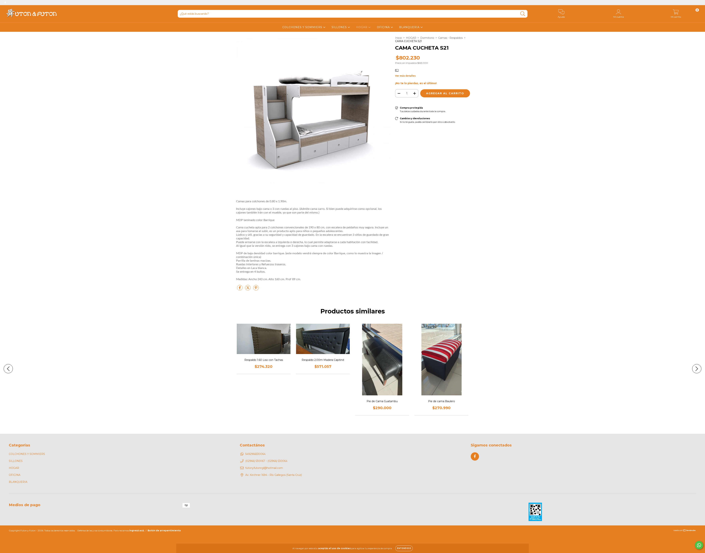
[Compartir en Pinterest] (256, 289)
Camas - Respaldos (450, 38)
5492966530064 (255, 454)
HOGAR (362, 27)
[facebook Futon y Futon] (5, 2)
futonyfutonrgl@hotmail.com (264, 468)
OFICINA (384, 27)
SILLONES (340, 27)
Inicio (398, 38)
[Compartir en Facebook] (240, 289)
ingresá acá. (136, 530)
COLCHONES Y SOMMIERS (302, 27)
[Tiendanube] (684, 530)
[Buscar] (522, 14)
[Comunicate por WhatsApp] (699, 545)
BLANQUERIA (409, 27)
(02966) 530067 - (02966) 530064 (266, 461)
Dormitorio (427, 38)
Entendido (404, 548)
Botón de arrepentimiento (164, 530)
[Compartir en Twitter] (248, 289)
